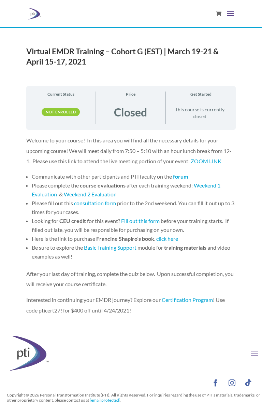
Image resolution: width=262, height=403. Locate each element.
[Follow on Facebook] (215, 383)
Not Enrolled (61, 112)
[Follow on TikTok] (248, 383)
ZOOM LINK (206, 161)
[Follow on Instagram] (232, 383)
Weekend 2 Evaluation (90, 194)
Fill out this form (140, 221)
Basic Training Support (110, 247)
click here (167, 238)
